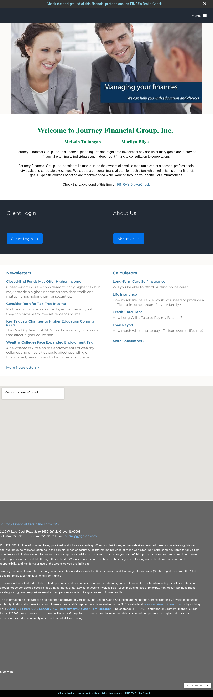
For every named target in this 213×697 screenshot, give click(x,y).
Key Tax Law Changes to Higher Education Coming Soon (50, 323)
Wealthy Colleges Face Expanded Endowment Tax (49, 342)
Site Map (6, 672)
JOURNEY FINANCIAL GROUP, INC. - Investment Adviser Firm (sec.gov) (59, 609)
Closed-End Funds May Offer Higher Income (43, 281)
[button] (199, 15)
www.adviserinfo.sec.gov (162, 604)
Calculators (125, 273)
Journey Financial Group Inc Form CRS (29, 524)
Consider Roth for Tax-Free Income (36, 304)
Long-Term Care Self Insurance (139, 281)
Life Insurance (125, 295)
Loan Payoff (123, 325)
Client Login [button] (22, 239)
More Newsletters (22, 368)
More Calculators (129, 341)
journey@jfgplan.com (80, 536)
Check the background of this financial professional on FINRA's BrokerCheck (104, 4)
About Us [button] (127, 239)
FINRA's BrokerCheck (133, 184)
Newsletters (18, 273)
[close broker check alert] (204, 3)
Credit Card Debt (127, 312)
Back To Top (195, 685)
